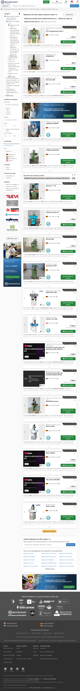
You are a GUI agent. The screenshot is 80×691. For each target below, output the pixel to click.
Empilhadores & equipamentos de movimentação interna (12, 91)
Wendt (8, 114)
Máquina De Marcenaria (48, 556)
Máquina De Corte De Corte (49, 553)
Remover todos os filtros (49, 21)
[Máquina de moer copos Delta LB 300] (34, 432)
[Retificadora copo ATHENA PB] (34, 62)
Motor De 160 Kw (36, 633)
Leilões (8, 178)
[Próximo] (43, 35)
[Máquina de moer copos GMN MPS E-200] (34, 298)
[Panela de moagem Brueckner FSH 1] (34, 271)
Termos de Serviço (47, 687)
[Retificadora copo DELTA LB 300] (34, 85)
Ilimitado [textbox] (8, 151)
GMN (8, 110)
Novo (8, 167)
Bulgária (11, 156)
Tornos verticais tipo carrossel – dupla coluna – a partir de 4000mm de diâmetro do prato (40, 637)
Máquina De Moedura (47, 560)
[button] (77, 1)
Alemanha (12, 154)
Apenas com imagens (12, 184)
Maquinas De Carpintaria (30, 566)
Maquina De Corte (28, 563)
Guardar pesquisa (50, 531)
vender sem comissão (12, 277)
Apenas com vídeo (11, 186)
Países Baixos (12, 158)
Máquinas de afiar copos (14, 26)
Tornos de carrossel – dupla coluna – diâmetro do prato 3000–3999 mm (57, 640)
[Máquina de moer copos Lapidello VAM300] (34, 129)
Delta (8, 108)
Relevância (69, 14)
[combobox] (12, 151)
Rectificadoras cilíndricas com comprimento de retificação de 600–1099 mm (15, 40)
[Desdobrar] (49, 50)
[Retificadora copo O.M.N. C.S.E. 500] (34, 325)
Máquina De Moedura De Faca (50, 563)
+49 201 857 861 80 (12, 626)
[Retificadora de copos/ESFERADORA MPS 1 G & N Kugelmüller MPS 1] (34, 35)
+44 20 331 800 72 (12, 623)
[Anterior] (24, 35)
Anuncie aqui (13, 238)
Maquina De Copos (29, 560)
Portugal (9, 145)
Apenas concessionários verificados (12, 189)
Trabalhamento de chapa (13, 58)
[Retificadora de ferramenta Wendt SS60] (34, 245)
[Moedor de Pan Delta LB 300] (34, 512)
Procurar (75, 6)
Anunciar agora (69, 116)
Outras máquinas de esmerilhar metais (14, 52)
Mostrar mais (50, 569)
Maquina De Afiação (29, 556)
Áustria (11, 160)
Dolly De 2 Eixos (47, 633)
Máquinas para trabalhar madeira (12, 82)
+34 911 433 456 (48, 626)
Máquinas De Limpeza (65, 563)
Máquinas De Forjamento (66, 560)
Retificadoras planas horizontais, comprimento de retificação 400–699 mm (15, 32)
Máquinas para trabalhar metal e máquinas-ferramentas (12, 18)
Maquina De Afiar (28, 553)
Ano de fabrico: (8, 133)
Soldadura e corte (12, 74)
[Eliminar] (55, 19)
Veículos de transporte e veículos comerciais (13, 79)
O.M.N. (8, 112)
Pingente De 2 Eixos (59, 633)
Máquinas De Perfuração (66, 566)
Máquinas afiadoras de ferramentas (14, 47)
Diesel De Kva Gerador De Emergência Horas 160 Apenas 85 (20, 640)
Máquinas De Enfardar (65, 553)
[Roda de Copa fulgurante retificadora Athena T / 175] (34, 191)
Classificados (10, 176)
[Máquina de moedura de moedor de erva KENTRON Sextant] (34, 405)
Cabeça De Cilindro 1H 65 (22, 633)
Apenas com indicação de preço (12, 130)
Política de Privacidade (35, 687)
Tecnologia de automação (13, 86)
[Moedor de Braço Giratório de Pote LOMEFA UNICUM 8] (34, 156)
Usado (8, 169)
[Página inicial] (1, 9)
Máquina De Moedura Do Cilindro (51, 566)
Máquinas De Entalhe (65, 556)
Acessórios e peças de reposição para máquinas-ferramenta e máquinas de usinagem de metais (14, 67)
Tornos (11, 61)
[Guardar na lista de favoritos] (74, 30)
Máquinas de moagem (14, 22)
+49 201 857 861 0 (48, 623)
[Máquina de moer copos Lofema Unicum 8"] (34, 218)
